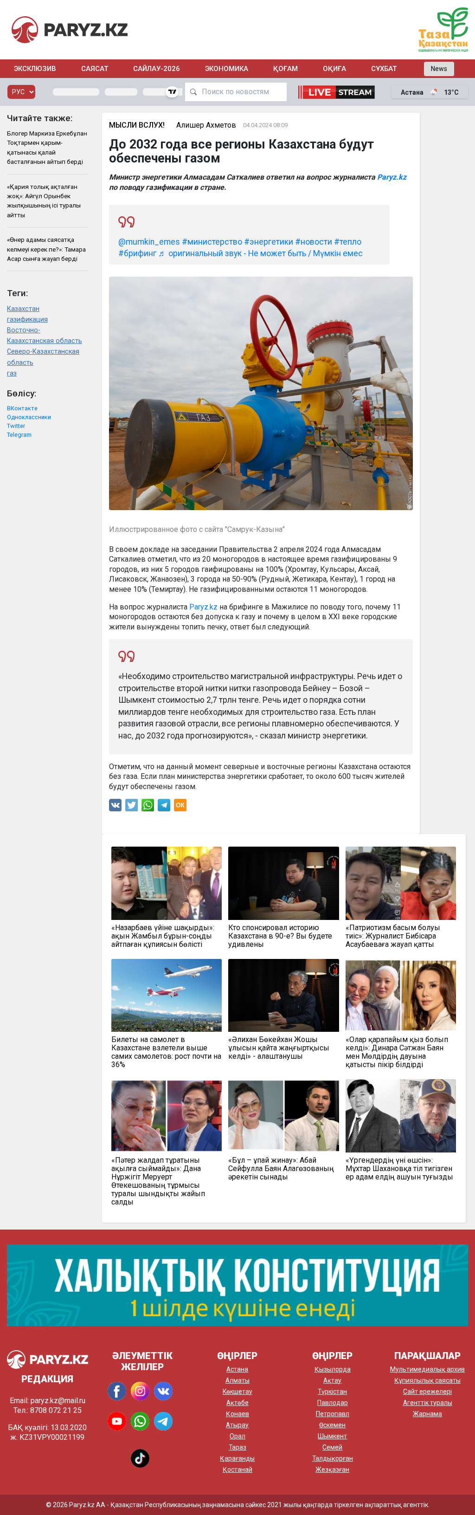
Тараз (237, 1447)
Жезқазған (332, 1469)
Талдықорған (332, 1458)
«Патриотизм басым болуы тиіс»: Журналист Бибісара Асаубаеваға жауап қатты (393, 936)
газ (12, 373)
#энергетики (268, 241)
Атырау (237, 1425)
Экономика (226, 69)
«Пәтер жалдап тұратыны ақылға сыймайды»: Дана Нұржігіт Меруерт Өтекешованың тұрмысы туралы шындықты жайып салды (158, 1181)
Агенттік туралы (427, 1402)
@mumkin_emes (149, 241)
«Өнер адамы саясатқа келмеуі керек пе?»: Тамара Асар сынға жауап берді (46, 249)
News (439, 68)
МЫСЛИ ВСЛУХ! (137, 125)
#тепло (347, 241)
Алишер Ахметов (206, 125)
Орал (237, 1436)
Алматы (237, 1380)
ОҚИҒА (334, 69)
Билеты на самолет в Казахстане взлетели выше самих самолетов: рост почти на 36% (166, 1052)
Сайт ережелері (427, 1391)
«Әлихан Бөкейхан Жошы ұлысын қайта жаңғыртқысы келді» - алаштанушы (278, 1048)
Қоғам (285, 69)
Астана (237, 1369)
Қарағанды (237, 1458)
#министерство (212, 241)
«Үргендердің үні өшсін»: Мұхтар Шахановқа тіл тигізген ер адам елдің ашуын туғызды (399, 1168)
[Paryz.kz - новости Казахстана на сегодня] (70, 29)
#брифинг (137, 253)
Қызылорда (333, 1369)
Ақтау (332, 1380)
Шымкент (332, 1436)
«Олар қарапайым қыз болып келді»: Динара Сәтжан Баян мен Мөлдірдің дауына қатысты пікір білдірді (397, 1052)
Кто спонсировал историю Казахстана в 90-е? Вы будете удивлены (280, 936)
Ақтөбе (237, 1402)
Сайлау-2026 (156, 69)
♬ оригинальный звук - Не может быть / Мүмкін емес (260, 253)
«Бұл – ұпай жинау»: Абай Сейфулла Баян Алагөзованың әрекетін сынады (281, 1168)
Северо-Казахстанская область (43, 357)
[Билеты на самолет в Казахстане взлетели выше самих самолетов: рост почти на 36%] (166, 995)
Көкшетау (237, 1391)
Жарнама (427, 1414)
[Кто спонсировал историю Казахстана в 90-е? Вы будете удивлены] (283, 883)
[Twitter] (131, 807)
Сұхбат (384, 69)
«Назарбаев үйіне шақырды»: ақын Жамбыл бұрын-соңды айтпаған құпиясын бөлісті (162, 936)
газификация (27, 320)
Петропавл (332, 1414)
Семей (332, 1447)
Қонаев (237, 1414)
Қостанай (237, 1469)
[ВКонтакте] (115, 807)
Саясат (94, 69)
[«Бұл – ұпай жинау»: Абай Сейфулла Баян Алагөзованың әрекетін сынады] (283, 1115)
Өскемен (332, 1425)
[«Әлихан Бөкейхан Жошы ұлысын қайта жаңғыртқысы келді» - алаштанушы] (283, 995)
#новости (313, 241)
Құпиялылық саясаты (427, 1380)
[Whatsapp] (147, 807)
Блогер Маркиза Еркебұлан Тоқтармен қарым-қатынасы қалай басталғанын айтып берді (47, 147)
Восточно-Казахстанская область (44, 335)
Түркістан (332, 1391)
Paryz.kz (391, 177)
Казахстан (23, 309)
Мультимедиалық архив (427, 1369)
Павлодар (332, 1402)
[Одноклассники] (180, 807)
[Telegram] (164, 807)
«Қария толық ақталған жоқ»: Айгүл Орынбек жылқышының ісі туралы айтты (44, 201)
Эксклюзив (35, 69)
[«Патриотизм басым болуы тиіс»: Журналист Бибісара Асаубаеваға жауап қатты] (401, 883)
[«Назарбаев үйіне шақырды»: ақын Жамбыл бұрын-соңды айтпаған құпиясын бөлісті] (166, 883)
